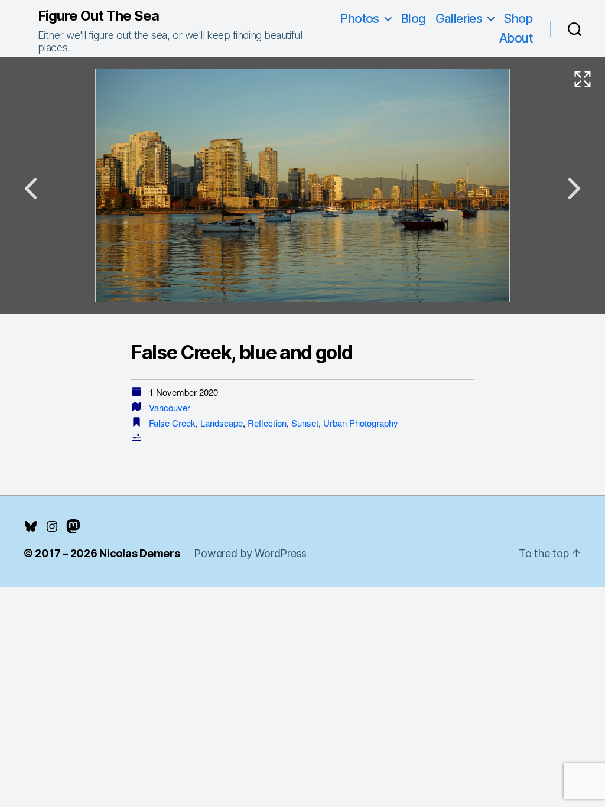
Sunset (304, 422)
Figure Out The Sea (98, 16)
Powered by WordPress (250, 553)
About (515, 38)
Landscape (221, 422)
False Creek (172, 422)
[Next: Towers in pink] (574, 188)
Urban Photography (360, 422)
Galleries (459, 18)
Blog (413, 18)
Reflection (267, 422)
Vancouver (169, 407)
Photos (359, 18)
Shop (517, 18)
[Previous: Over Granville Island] (31, 188)
